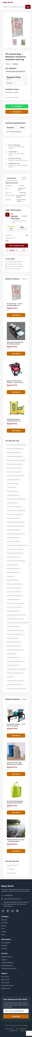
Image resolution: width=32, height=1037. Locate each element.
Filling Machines (11, 873)
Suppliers (4, 946)
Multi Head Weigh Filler (13, 568)
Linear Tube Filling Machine (15, 595)
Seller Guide (5, 982)
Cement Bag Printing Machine (15, 476)
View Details (16, 315)
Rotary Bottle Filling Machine (15, 553)
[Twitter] (7, 911)
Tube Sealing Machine (13, 537)
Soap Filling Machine (13, 657)
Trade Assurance (6, 957)
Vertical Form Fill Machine (14, 607)
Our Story (4, 923)
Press (3, 929)
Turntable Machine (12, 564)
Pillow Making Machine (13, 530)
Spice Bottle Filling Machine (15, 684)
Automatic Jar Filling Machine (15, 526)
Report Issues (5, 988)
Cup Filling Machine (12, 503)
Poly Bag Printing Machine (14, 472)
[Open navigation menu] (28, 2)
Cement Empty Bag (12, 483)
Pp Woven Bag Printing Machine (16, 460)
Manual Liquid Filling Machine (15, 634)
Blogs (3, 934)
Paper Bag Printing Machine (15, 456)
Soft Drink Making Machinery (15, 619)
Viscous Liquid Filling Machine (15, 603)
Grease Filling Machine (13, 557)
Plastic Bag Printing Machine (15, 448)
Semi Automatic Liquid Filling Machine (18, 622)
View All (24, 279)
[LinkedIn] (12, 911)
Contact (3, 932)
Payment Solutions (7, 963)
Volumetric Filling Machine (14, 584)
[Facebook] (3, 911)
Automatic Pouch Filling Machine (16, 510)
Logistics (4, 960)
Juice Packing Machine (13, 626)
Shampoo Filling (11, 653)
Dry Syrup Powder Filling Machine (16, 688)
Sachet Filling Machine (13, 572)
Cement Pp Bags (11, 487)
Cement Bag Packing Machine (15, 680)
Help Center (5, 977)
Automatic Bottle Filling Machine (16, 499)
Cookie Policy (13, 1031)
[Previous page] (7, 27)
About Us (4, 920)
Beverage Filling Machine (14, 646)
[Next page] (26, 27)
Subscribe (16, 1016)
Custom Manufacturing (8, 968)
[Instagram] (17, 911)
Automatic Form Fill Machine (15, 549)
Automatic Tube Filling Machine (16, 561)
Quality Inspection (7, 965)
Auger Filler (10, 677)
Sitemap (22, 1031)
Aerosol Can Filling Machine (15, 514)
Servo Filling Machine (13, 665)
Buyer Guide (5, 980)
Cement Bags (10, 869)
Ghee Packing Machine (13, 599)
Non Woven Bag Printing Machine (16, 445)
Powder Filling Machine (13, 541)
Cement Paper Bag (12, 491)
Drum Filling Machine (13, 580)
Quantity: (9, 83)
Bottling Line (10, 576)
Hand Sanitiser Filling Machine (15, 661)
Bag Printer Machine (13, 865)
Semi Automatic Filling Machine (16, 534)
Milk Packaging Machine (14, 642)
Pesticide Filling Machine (14, 588)
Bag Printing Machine (13, 479)
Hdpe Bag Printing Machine (15, 464)
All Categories (5, 943)
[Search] (28, 7)
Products (4, 948)
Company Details (24, 178)
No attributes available (11, 92)
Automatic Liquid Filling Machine (16, 615)
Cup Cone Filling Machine (14, 506)
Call (24, 250)
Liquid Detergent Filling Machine (16, 669)
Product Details (11, 178)
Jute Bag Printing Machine (14, 468)
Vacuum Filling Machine (14, 592)
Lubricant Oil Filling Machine (15, 650)
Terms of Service (21, 1029)
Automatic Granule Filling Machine (17, 545)
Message (12, 250)
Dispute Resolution (7, 985)
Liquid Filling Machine (13, 495)
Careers (3, 926)
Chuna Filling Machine (13, 518)
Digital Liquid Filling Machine (15, 630)
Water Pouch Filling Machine (15, 673)
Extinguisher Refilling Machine (15, 522)
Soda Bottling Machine (13, 611)
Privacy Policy (9, 1029)
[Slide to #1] (14, 42)
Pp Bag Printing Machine (14, 452)
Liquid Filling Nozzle (12, 638)
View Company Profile (16, 245)
